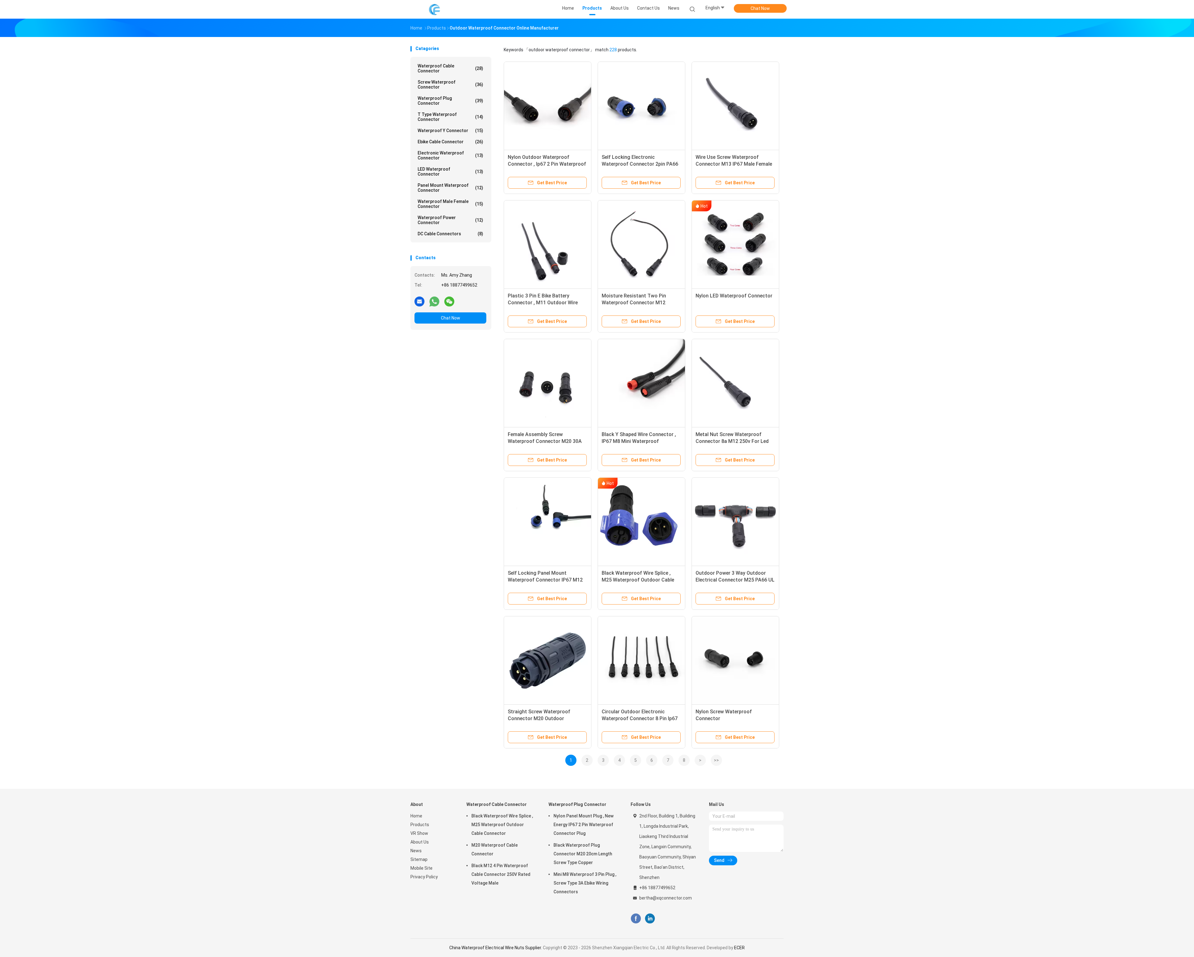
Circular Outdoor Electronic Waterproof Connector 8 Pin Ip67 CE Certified (640, 718)
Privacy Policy (424, 876)
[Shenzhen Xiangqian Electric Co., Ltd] (434, 9)
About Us (419, 842)
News (416, 850)
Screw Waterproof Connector (450, 85)
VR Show (419, 833)
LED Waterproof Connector (450, 172)
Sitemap (419, 859)
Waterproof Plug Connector (450, 101)
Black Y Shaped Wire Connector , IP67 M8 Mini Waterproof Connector (639, 441)
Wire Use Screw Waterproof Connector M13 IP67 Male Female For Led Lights (734, 164)
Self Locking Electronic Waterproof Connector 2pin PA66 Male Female (640, 164)
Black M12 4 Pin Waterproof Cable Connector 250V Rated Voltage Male (500, 874)
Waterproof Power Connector (450, 220)
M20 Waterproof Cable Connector (494, 849)
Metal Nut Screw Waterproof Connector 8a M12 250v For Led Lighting (732, 441)
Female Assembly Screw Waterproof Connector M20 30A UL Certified (545, 441)
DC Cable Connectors (450, 233)
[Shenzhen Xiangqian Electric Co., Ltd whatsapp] (434, 301)
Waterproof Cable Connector (450, 68)
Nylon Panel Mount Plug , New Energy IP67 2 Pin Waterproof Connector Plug (583, 824)
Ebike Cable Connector (450, 141)
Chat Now (760, 8)
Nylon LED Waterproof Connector (734, 296)
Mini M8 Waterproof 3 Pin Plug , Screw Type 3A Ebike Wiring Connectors (584, 883)
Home (416, 815)
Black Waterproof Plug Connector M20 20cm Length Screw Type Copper (582, 854)
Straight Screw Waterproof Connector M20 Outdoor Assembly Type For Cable (539, 718)
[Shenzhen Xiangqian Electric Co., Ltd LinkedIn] (650, 918)
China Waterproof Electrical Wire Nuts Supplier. (496, 947)
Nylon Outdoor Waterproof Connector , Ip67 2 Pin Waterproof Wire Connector (547, 164)
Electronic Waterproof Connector (450, 155)
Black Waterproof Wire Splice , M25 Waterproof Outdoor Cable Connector (638, 580)
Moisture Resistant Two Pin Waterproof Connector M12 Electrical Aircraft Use (634, 302)
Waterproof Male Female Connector (450, 204)
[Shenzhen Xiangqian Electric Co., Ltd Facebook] (636, 918)
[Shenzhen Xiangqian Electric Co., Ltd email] (419, 301)
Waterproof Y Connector (450, 130)
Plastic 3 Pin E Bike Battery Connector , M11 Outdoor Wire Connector (543, 302)
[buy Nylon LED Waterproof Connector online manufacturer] (735, 244)
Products (419, 824)
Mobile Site (421, 868)
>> (716, 760)
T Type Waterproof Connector (450, 117)
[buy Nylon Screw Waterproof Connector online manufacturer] (735, 659)
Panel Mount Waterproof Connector (450, 188)
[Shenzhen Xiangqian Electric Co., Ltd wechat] (449, 301)
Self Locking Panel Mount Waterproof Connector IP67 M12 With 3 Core (545, 580)
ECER (739, 947)
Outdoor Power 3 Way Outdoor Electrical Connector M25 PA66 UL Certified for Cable (735, 580)
